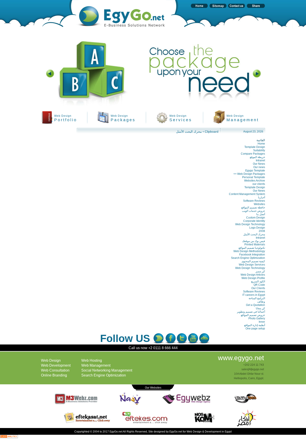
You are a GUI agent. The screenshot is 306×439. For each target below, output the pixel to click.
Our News (259, 163)
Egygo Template (255, 170)
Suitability (259, 150)
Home (261, 143)
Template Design (254, 147)
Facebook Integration (252, 254)
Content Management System (247, 194)
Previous (50, 81)
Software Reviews (254, 200)
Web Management (95, 365)
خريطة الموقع (257, 157)
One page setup (255, 328)
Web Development (56, 365)
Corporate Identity (254, 221)
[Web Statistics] (9, 437)
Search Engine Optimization (248, 258)
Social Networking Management (106, 370)
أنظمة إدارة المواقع (254, 325)
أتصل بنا (260, 214)
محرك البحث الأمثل (189, 131)
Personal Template (253, 177)
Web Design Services (252, 264)
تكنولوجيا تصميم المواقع (252, 247)
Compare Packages (253, 153)
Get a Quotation (255, 305)
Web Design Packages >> (249, 173)
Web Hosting (91, 360)
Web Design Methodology (249, 251)
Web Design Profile (253, 278)
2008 (262, 231)
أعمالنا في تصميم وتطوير (251, 311)
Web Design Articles (253, 274)
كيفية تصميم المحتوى (253, 261)
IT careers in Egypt (253, 294)
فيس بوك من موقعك (253, 241)
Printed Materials (254, 244)
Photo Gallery (256, 318)
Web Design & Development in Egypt (209, 431)
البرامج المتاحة (257, 298)
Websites (259, 204)
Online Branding (54, 375)
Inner (262, 321)
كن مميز (260, 271)
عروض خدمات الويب (253, 210)
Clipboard (211, 131)
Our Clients (258, 288)
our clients (258, 184)
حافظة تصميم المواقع (253, 207)
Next (257, 81)
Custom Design (255, 217)
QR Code (259, 284)
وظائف (261, 301)
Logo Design (257, 227)
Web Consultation (55, 370)
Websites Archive (254, 180)
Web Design (51, 360)
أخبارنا (261, 197)
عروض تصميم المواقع (253, 315)
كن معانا (260, 308)
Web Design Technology (250, 224)
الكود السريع (258, 281)
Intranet (260, 160)
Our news (259, 167)
